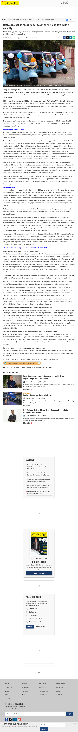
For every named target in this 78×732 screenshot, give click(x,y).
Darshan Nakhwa (31, 382)
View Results (40, 626)
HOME (7, 684)
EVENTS (24, 684)
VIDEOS (24, 695)
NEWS (7, 691)
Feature (10, 19)
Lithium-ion (33, 609)
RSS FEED (8, 698)
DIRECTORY (43, 695)
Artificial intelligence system (42, 367)
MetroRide (11, 367)
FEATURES (8, 695)
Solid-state (33, 615)
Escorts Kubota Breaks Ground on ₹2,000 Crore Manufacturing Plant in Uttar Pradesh (38, 467)
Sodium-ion (33, 612)
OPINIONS (42, 684)
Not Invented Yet (35, 622)
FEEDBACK (59, 687)
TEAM (58, 691)
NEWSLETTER (43, 691)
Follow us (72, 20)
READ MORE (27, 389)
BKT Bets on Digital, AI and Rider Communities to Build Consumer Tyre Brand (45, 411)
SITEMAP (59, 695)
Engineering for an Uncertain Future (37, 395)
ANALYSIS (25, 691)
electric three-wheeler (23, 367)
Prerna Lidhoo (30, 398)
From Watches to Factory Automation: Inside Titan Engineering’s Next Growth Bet (43, 377)
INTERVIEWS (26, 687)
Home (4, 19)
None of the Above (35, 618)
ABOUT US (8, 687)
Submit (29, 626)
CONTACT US (60, 684)
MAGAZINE (43, 687)
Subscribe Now (39, 573)
